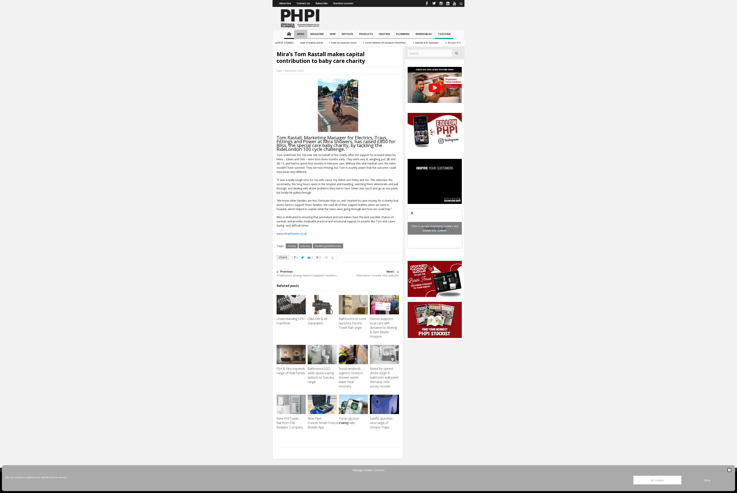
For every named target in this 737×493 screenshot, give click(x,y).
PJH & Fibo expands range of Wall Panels (291, 370)
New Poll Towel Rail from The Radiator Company (290, 422)
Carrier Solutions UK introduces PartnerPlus (372, 43)
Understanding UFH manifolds (291, 320)
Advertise (285, 3)
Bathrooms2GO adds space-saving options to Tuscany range (321, 375)
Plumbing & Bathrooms (328, 246)
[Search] (457, 53)
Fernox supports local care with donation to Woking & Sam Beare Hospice (383, 327)
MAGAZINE (317, 34)
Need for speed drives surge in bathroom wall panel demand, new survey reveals (384, 377)
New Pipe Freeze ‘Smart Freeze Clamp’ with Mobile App (331, 422)
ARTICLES (347, 34)
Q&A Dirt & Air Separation (413, 43)
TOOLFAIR (444, 34)
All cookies (657, 480)
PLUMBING (403, 34)
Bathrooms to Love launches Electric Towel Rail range (352, 323)
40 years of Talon (442, 43)
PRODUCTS (366, 34)
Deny (707, 480)
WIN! (333, 34)
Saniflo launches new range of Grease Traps (381, 422)
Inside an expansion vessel (330, 43)
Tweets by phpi (434, 228)
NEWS (300, 34)
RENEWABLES (424, 34)
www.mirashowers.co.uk (292, 233)
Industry (305, 246)
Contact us (303, 3)
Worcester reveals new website (377, 273)
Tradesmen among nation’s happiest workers (307, 273)
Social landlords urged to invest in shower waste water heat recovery (351, 377)
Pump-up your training (349, 420)
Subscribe (322, 3)
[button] (729, 470)
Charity (292, 246)
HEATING (384, 34)
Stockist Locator (343, 3)
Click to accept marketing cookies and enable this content (434, 228)
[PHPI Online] (300, 18)
